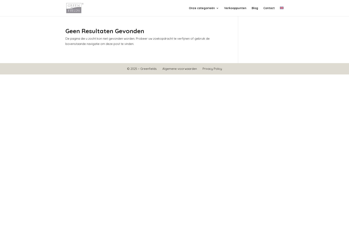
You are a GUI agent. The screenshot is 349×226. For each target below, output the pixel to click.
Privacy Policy (212, 69)
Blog (255, 8)
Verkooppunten (235, 8)
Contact (269, 8)
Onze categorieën (202, 8)
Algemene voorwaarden (179, 69)
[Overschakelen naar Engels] (282, 11)
